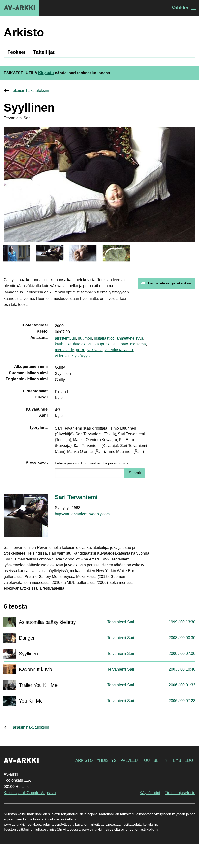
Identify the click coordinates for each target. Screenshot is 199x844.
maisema (138, 344)
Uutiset (152, 760)
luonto (122, 344)
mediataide (64, 350)
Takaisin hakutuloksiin (30, 91)
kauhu (60, 344)
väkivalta (95, 350)
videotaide (64, 356)
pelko (80, 350)
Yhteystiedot (180, 760)
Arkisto (84, 760)
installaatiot (104, 338)
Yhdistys (106, 760)
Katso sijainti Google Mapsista (30, 793)
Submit (135, 473)
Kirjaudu (46, 73)
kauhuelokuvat (80, 344)
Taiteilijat (44, 52)
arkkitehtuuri (65, 338)
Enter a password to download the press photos (91, 463)
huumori (85, 338)
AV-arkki (19, 8)
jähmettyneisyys (129, 338)
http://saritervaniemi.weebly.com (82, 514)
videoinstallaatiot (119, 350)
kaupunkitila (105, 344)
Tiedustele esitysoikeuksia (169, 283)
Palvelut (130, 760)
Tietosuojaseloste (180, 793)
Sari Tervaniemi (76, 497)
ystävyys (82, 356)
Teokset (16, 52)
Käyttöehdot (150, 793)
